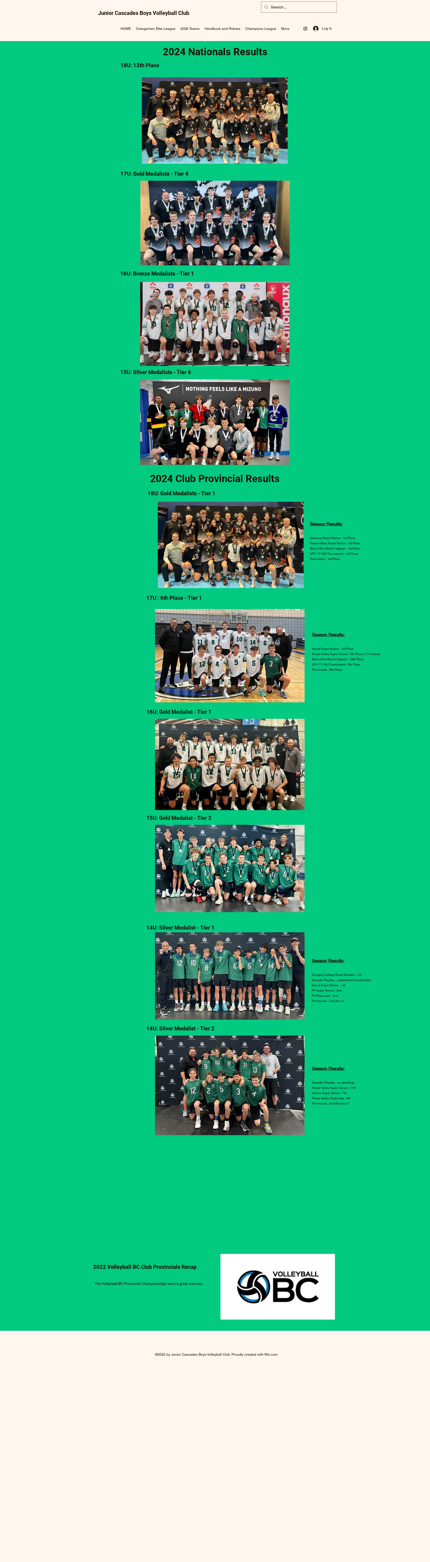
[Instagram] (305, 28)
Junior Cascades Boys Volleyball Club (143, 13)
